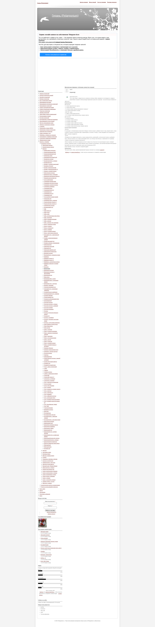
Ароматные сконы (48, 155)
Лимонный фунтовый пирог (50, 251)
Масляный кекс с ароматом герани (52, 254)
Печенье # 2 (47, 315)
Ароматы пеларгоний (44, 93)
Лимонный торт (47, 248)
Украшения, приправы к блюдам (50, 459)
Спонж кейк (46, 375)
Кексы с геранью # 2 (48, 227)
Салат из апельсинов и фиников (50, 471)
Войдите (41, 592)
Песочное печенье (48, 302)
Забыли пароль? (51, 513)
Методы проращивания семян (46, 122)
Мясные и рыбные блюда (48, 455)
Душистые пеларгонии (45, 110)
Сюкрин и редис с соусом (48, 481)
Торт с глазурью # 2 (48, 392)
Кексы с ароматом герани (50, 224)
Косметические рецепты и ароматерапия (50, 485)
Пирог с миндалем (48, 336)
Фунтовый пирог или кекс (50, 414)
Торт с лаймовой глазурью (50, 396)
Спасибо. (43, 551)
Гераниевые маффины (49, 186)
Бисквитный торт (48, 162)
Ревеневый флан (48, 356)
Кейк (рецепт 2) (47, 210)
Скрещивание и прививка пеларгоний (48, 136)
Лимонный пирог (48, 244)
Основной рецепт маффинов (50, 292)
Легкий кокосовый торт (49, 241)
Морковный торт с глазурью (50, 283)
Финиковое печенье (48, 409)
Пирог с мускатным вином (50, 337)
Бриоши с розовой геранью (50, 171)
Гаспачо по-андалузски (48, 460)
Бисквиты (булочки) (48, 165)
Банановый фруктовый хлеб (50, 157)
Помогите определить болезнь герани (49, 541)
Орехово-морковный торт (50, 287)
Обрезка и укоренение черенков (47, 124)
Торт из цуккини (47, 384)
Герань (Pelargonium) (42, 3)
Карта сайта (42, 488)
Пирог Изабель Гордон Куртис (51, 324)
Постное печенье (48, 353)
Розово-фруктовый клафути (50, 361)
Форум (41, 490)
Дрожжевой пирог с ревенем (50, 200)
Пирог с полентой (48, 341)
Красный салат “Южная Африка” (50, 466)
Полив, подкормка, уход (45, 133)
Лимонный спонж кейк (49, 246)
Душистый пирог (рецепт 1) (50, 202)
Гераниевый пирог (48, 188)
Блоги (41, 495)
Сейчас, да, (43, 558)
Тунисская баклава (48, 407)
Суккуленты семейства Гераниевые (48, 138)
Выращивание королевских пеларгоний (49, 104)
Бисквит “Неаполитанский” (50, 167)
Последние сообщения (45, 494)
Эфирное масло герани (45, 140)
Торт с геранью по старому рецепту (52, 389)
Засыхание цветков (45, 534)
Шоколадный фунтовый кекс (50, 441)
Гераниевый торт (48, 191)
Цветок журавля (84, 2)
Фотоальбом (42, 492)
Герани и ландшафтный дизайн (47, 107)
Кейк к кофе (46, 214)
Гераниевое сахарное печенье (51, 184)
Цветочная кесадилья (49, 421)
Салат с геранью (46, 478)
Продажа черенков (112, 2)
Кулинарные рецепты (46, 143)
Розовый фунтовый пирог (50, 365)
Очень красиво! (44, 538)
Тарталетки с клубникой (49, 378)
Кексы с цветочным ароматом (51, 233)
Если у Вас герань (45, 561)
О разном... (42, 126)
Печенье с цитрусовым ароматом (52, 322)
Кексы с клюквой (48, 229)
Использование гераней (45, 116)
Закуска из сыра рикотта (48, 464)
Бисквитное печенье (48, 159)
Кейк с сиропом (47, 221)
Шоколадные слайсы (49, 428)
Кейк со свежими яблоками (50, 219)
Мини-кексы (47, 277)
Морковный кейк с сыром (50, 278)
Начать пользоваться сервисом (55, 54)
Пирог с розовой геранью (50, 343)
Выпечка (45, 148)
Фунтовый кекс (47, 413)
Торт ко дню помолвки (49, 385)
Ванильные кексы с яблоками (51, 174)
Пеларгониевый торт (48, 297)
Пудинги (44, 457)
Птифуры (46, 354)
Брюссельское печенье (49, 172)
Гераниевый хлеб (48, 195)
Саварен (46, 370)
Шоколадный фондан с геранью (51, 439)
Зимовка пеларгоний (44, 112)
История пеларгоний (44, 117)
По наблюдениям (44, 544)
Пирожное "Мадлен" (48, 348)
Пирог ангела (47, 327)
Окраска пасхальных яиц (48, 469)
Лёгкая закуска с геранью (48, 467)
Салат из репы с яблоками (49, 476)
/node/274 (102, 149)
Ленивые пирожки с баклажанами (51, 242)
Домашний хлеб (47, 198)
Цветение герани (44, 531)
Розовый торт (47, 363)
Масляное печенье (48, 253)
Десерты (45, 450)
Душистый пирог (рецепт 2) (50, 203)
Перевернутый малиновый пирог (51, 299)
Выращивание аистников (45, 102)
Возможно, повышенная (46, 554)
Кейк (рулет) (47, 212)
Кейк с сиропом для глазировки (51, 222)
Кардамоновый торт (48, 207)
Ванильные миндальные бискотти (51, 176)
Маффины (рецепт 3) (49, 260)
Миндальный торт (48, 275)
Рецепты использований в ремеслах (49, 486)
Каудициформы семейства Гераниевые (49, 119)
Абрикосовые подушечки (49, 150)
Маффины (46, 256)
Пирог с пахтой (47, 339)
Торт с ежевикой (47, 394)
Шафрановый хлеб (48, 423)
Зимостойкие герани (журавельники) (48, 114)
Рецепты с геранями (44, 141)
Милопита (46, 266)
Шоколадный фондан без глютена (51, 438)
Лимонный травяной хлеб (50, 249)
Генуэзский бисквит (48, 179)
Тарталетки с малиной (49, 380)
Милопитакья (47, 268)
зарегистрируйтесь (50, 592)
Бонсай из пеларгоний (45, 97)
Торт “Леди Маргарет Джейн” (50, 404)
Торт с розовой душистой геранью (52, 399)
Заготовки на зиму (47, 452)
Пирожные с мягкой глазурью (50, 351)
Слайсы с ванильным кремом (51, 373)
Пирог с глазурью (48, 329)
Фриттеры (46, 411)
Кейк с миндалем (48, 217)
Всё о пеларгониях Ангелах (46, 100)
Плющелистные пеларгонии (46, 131)
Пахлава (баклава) (48, 295)
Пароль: (50, 505)
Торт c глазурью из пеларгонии (51, 382)
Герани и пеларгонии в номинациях (48, 109)
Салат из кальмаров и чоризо (49, 474)
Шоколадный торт (48, 430)
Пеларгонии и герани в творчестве (47, 129)
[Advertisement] (77, 71)
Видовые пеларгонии (44, 98)
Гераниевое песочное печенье (51, 183)
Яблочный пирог (47, 446)
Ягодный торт (47, 448)
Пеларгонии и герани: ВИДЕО (46, 128)
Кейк (45, 209)
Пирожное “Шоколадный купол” (51, 349)
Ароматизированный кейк (50, 152)
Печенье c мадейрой (49, 317)
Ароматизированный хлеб (50, 153)
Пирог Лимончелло (48, 326)
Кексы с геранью (48, 226)
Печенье (46, 311)
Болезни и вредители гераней (46, 95)
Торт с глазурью (47, 390)
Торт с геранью (47, 387)
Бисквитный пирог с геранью (50, 160)
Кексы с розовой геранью (50, 231)
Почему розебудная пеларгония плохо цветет (51, 548)
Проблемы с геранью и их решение (48, 135)
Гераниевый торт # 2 (48, 193)
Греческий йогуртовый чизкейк (51, 196)
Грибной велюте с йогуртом (49, 462)
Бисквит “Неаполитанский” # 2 (51, 169)
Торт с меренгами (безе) (49, 397)
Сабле (45, 368)
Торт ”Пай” (46, 406)
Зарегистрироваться (51, 512)
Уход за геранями (101, 2)
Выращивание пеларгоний (46, 105)
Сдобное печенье (48, 371)
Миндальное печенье (49, 270)
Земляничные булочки (49, 205)
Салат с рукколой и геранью (49, 479)
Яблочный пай (47, 445)
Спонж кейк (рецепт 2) (49, 377)
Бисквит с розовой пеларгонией (51, 164)
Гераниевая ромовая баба (50, 181)
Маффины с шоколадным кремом (52, 261)
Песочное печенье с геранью (50, 304)
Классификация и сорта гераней (47, 121)
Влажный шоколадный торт (50, 177)
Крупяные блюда (46, 454)
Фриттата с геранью (47, 483)
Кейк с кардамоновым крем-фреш (52, 215)
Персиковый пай (48, 300)
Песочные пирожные (49, 309)
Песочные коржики (48, 307)
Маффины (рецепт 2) (49, 258)
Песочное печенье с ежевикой (51, 305)
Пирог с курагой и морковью (50, 331)
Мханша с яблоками (48, 285)
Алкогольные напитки (47, 145)
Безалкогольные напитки (48, 147)
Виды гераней (92, 2)
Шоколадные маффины (49, 426)
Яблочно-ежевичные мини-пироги (51, 443)
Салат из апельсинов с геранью (50, 472)
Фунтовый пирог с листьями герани (52, 419)
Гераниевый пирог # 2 (49, 190)
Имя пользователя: (50, 501)
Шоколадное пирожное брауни (51, 424)
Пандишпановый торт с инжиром (51, 293)
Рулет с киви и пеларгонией (50, 366)
